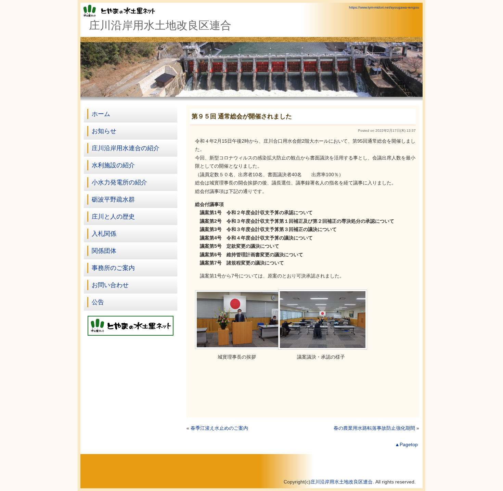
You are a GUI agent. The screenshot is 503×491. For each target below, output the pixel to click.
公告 (98, 302)
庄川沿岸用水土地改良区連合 (341, 481)
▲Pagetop (406, 444)
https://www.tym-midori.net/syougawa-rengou (384, 7)
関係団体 (104, 250)
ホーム (101, 114)
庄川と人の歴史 (113, 216)
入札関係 (104, 233)
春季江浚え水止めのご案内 (219, 428)
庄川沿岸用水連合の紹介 (125, 148)
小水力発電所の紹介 (119, 182)
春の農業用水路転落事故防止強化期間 (374, 428)
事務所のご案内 (113, 267)
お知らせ (104, 131)
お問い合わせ (110, 285)
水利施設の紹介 (113, 165)
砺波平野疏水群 (113, 199)
